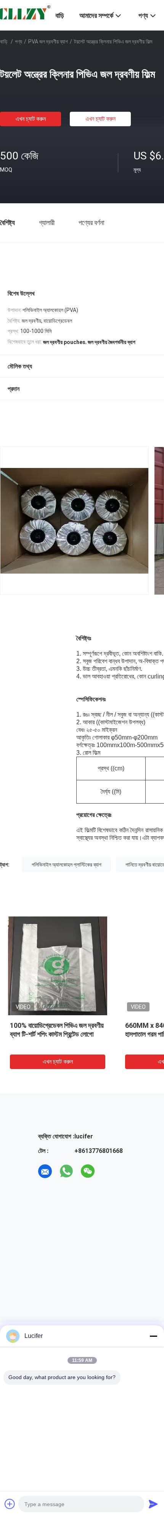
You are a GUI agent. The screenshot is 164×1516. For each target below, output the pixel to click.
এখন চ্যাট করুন (31, 118)
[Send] (153, 1503)
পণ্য (18, 42)
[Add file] (10, 1503)
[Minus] (153, 1336)
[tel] (109, 1171)
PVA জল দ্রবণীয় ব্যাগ (48, 42)
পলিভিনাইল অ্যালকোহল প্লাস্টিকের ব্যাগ (66, 865)
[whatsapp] (66, 1171)
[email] (45, 1171)
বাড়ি (4, 42)
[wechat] (88, 1171)
